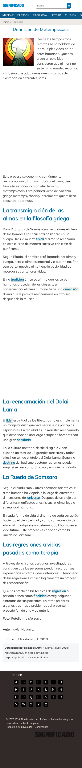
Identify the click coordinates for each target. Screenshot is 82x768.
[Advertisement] (41, 127)
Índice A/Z (8, 15)
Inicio (6, 22)
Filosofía (23, 15)
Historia (56, 15)
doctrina (9, 462)
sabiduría (24, 440)
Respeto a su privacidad (19, 726)
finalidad (40, 596)
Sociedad (17, 22)
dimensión (71, 289)
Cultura (70, 15)
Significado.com (13, 5)
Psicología (40, 15)
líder (9, 420)
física (40, 239)
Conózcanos (41, 726)
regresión (59, 591)
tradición (17, 279)
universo (33, 497)
